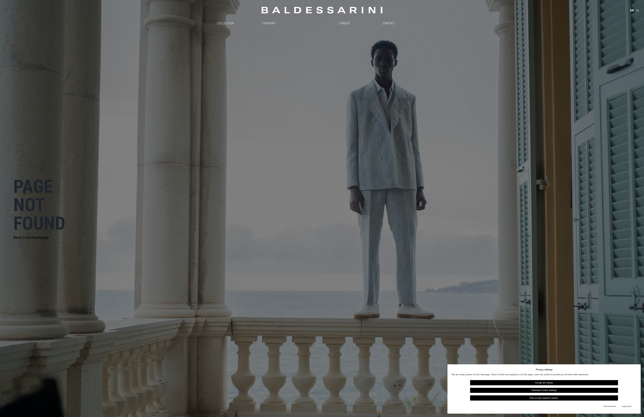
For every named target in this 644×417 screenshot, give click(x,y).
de (637, 10)
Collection (225, 23)
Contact (389, 23)
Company (269, 23)
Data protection (610, 406)
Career (344, 23)
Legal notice (626, 406)
